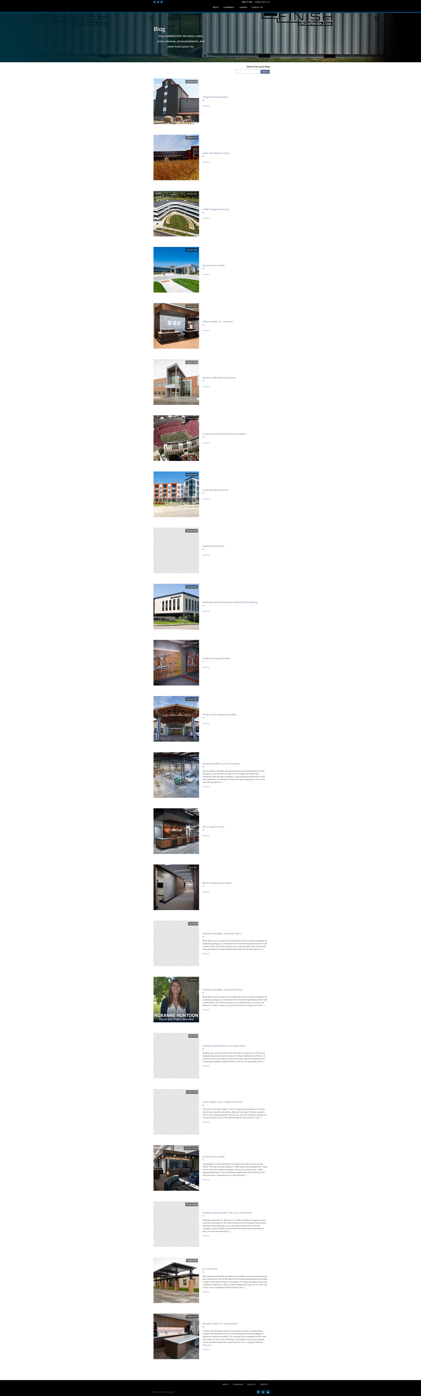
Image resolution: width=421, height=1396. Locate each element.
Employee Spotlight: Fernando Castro (222, 933)
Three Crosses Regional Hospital (219, 714)
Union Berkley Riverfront (215, 490)
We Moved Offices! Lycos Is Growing (221, 763)
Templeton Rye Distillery (215, 97)
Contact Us (257, 7)
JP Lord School (210, 1269)
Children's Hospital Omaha (216, 658)
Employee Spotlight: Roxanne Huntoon (223, 989)
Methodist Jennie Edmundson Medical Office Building (230, 602)
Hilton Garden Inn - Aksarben (218, 321)
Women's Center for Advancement (220, 1323)
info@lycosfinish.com (262, 2)
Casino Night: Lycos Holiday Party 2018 (222, 1102)
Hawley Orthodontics (213, 546)
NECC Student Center (214, 827)
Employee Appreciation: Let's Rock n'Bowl (224, 1045)
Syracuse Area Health (214, 265)
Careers (243, 7)
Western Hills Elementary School (219, 377)
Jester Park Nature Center (216, 153)
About (216, 7)
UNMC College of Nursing (216, 209)
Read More (206, 106)
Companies (228, 7)
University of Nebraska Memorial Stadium (224, 434)
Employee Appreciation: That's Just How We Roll (227, 1212)
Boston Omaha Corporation (217, 883)
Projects (251, 1384)
